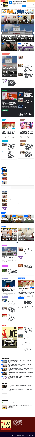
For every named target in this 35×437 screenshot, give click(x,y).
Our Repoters (32, 435)
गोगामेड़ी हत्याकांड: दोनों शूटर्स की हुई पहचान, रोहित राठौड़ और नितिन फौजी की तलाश (28, 350)
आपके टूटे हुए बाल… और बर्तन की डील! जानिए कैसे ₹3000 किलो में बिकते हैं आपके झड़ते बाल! (26, 307)
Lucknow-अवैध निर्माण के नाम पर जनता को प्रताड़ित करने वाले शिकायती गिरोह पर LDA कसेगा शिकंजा (25, 344)
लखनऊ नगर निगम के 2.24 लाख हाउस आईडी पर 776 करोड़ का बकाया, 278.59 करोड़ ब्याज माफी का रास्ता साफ (17, 38)
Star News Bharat (6, 75)
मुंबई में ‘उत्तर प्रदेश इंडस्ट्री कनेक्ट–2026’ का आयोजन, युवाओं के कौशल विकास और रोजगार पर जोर (28, 154)
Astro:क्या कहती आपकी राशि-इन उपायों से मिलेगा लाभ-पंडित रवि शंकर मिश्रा (29, 312)
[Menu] (1, 5)
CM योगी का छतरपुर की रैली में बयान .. (13, 402)
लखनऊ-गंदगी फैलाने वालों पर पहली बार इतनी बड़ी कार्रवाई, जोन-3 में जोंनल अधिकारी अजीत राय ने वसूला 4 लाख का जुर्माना (9, 21)
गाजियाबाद (20, 16)
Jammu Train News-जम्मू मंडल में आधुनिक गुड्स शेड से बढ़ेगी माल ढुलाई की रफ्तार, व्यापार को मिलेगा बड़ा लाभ (28, 108)
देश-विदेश (29, 90)
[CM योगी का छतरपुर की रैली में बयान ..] (4, 403)
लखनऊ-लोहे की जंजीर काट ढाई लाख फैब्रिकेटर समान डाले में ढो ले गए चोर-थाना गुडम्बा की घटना (28, 337)
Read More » (5, 110)
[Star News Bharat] (6, 4)
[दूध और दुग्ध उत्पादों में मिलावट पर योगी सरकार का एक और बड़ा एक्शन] (20, 265)
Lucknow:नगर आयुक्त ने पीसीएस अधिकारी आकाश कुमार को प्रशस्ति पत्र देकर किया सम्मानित (9, 238)
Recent (6, 187)
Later (19, 5)
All (26, 90)
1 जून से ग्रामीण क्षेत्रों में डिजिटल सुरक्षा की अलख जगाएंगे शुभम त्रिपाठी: (28, 302)
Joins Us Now (28, 435)
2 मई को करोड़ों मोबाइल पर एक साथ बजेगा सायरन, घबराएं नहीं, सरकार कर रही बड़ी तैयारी (28, 95)
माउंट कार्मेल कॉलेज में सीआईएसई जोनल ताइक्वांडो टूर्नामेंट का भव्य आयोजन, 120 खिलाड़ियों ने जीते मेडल (11, 147)
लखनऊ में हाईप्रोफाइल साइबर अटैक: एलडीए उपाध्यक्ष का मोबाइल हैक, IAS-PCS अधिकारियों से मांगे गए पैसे (11, 318)
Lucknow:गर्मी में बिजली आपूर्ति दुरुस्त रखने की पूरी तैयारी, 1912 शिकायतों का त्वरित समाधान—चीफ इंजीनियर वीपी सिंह (25, 237)
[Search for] (33, 5)
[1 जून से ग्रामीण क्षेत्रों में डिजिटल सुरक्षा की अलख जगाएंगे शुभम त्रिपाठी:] (18, 300)
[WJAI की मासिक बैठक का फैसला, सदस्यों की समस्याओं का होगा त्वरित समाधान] (4, 386)
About (20, 435)
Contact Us (23, 435)
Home (18, 435)
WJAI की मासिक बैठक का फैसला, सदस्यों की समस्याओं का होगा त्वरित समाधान (19, 385)
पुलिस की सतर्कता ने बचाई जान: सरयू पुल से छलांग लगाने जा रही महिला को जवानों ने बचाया (9, 49)
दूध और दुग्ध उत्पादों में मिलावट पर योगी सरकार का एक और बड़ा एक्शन (28, 266)
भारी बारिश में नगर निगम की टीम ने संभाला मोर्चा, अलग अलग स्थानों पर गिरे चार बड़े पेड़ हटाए (12, 272)
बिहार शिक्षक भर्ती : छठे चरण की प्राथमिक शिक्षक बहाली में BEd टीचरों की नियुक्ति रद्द (20, 389)
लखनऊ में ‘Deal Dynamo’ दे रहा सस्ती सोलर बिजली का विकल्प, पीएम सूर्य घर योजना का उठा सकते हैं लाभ (11, 303)
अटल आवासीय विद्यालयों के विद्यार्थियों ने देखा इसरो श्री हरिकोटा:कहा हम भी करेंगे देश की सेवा (28, 101)
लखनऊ (3, 25)
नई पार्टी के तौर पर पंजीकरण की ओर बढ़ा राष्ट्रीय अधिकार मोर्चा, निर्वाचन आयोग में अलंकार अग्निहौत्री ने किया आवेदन (29, 147)
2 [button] (17, 242)
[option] (17, 33)
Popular (17, 187)
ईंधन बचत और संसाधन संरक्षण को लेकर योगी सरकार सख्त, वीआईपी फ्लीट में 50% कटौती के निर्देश (9, 104)
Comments (28, 187)
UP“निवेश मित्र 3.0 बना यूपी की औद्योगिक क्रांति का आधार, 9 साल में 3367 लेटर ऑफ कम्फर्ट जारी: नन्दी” (26, 133)
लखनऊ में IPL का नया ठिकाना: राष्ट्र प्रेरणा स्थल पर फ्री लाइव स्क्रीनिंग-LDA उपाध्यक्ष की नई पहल (8, 133)
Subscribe (24, 5)
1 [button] (16, 242)
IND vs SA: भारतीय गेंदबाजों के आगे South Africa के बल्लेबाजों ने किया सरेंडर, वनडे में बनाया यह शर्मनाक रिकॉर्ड (11, 155)
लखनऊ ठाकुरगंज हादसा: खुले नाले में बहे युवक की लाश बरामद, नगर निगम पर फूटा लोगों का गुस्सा (25, 114)
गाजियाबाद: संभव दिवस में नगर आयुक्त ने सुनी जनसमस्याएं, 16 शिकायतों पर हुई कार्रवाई (17, 221)
